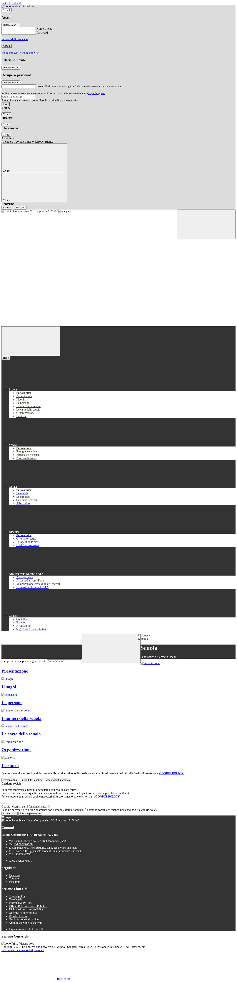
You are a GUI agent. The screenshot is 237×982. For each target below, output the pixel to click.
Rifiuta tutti (32, 780)
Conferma (20, 207)
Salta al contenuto (11, 3)
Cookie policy (17, 896)
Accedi (6, 10)
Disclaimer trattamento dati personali (22, 950)
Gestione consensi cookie (24, 919)
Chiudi (6, 114)
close (6, 357)
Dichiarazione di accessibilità (26, 909)
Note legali (15, 899)
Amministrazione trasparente (25, 922)
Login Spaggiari (96, 93)
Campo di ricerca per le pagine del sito (23, 661)
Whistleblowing (18, 916)
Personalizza (10, 780)
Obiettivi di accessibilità (23, 912)
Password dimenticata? (14, 39)
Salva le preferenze (30, 813)
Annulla (7, 207)
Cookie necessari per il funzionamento (24, 806)
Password (42, 32)
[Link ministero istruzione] (17, 6)
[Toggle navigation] (30, 341)
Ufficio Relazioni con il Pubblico (28, 906)
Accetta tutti (58, 780)
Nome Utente (44, 28)
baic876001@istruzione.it (47, 847)
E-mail (40, 86)
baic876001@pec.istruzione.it (48, 851)
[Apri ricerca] (206, 224)
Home (144, 635)
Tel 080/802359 (23, 844)
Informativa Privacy (20, 902)
